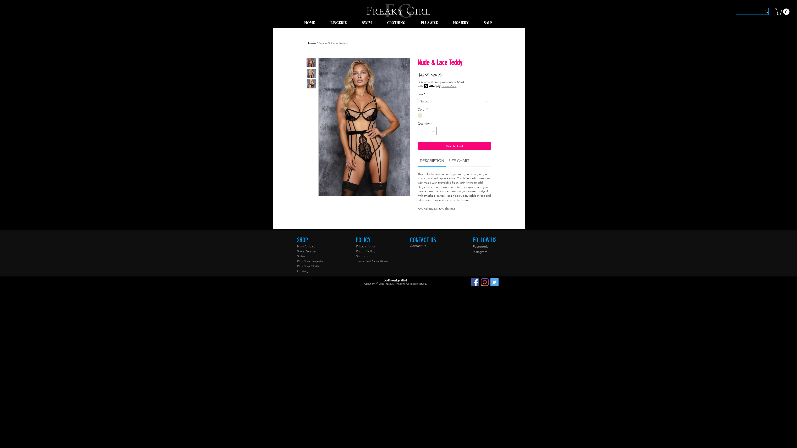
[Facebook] (475, 282)
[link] (783, 12)
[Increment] (433, 131)
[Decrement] (421, 131)
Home (311, 43)
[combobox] (454, 101)
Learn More (448, 86)
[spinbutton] (427, 131)
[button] (343, 22)
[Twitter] (494, 282)
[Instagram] (485, 282)
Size (421, 94)
